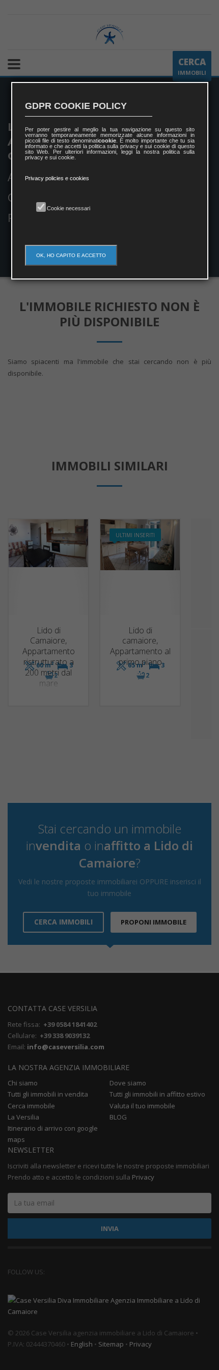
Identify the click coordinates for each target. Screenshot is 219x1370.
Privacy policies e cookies (57, 178)
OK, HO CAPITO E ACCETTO (71, 255)
